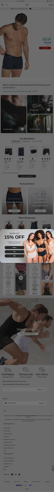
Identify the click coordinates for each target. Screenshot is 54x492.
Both (14, 255)
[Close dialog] (51, 231)
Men (14, 251)
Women (15, 247)
